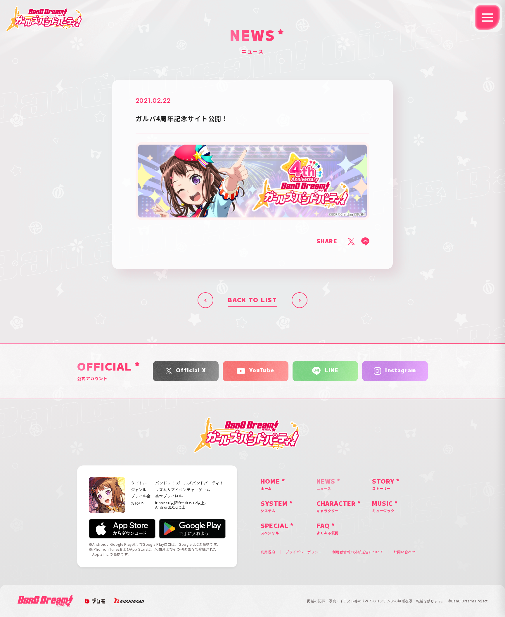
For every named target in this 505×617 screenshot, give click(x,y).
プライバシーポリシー (304, 552)
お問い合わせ (404, 552)
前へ (205, 300)
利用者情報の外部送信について (357, 552)
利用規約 (268, 552)
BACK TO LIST (252, 300)
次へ (299, 300)
